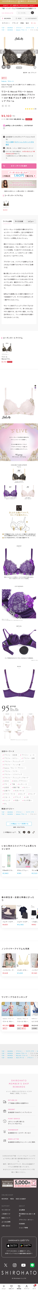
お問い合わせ (6, 1226)
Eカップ (22, 794)
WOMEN (10, 27)
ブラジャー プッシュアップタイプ (16, 777)
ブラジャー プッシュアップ (14, 761)
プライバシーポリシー (26, 1220)
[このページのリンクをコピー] (33, 832)
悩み (27, 23)
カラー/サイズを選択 (19, 166)
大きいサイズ (19, 790)
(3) (35, 109)
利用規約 (22, 1224)
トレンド (7, 800)
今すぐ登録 (10, 142)
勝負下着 (16, 787)
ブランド (15, 23)
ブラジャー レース (28, 755)
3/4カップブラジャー (20, 781)
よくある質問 (6, 1222)
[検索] (32, 12)
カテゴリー (6, 23)
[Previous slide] (3, 51)
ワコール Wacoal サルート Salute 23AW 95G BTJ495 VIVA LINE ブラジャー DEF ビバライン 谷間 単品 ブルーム (7, 358)
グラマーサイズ (9, 794)
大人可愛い (28, 800)
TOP (3, 27)
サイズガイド (6, 1210)
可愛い (17, 800)
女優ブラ (7, 790)
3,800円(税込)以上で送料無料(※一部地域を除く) (19, 2)
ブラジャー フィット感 (12, 764)
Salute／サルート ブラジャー (14, 768)
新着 (22, 23)
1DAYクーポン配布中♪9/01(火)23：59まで (19, 5)
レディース (23, 784)
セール (33, 23)
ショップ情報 (23, 1228)
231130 (6, 781)
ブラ (5, 784)
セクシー (27, 787)
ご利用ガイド (6, 1214)
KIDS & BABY (21, 1199)
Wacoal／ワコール (22, 1055)
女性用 (6, 787)
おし (5, 803)
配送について (6, 1218)
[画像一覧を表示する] (4, 67)
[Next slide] (34, 51)
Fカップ (32, 794)
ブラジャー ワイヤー (11, 771)
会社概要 (22, 1210)
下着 (13, 784)
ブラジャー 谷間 (29, 758)
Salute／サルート (21, 30)
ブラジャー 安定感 (10, 755)
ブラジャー (19, 27)
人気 (27, 797)
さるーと (7, 797)
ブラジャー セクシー (11, 758)
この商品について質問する (19, 824)
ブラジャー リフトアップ (13, 774)
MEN (12, 1199)
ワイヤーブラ (30, 27)
